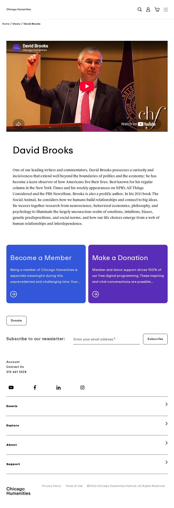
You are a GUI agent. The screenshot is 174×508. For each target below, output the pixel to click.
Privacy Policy (51, 486)
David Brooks (32, 24)
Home (5, 24)
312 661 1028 (16, 372)
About (11, 445)
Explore (12, 425)
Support (13, 464)
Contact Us (15, 367)
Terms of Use (74, 486)
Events (12, 406)
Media (16, 24)
